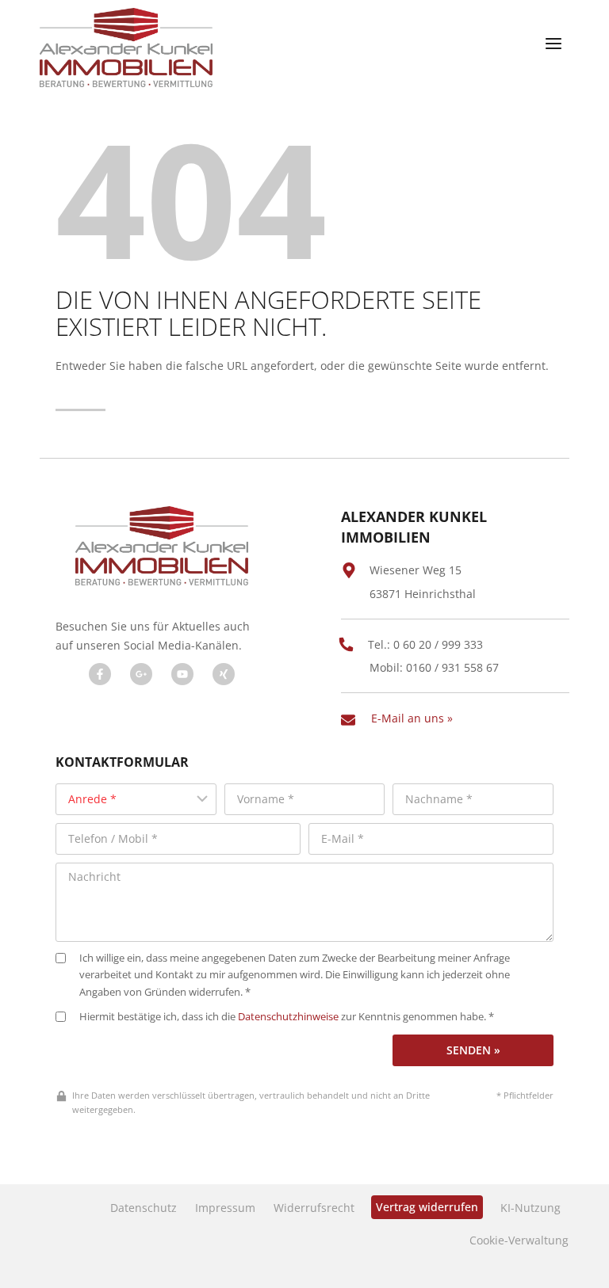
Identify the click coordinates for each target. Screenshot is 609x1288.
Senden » (473, 1049)
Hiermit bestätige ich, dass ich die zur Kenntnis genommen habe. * (286, 1016)
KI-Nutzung (530, 1207)
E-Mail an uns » (412, 718)
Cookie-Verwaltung (519, 1240)
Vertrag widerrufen (427, 1206)
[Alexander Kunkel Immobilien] (126, 47)
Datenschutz (143, 1207)
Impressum (225, 1207)
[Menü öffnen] (553, 44)
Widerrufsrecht (314, 1207)
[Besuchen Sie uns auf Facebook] (100, 674)
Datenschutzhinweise (288, 1016)
